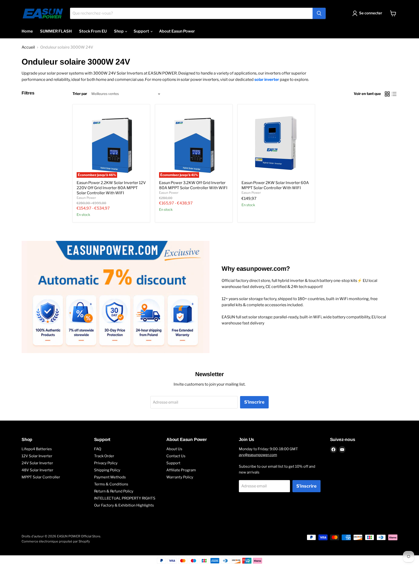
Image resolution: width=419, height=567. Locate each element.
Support (142, 31)
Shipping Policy (107, 470)
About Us (174, 449)
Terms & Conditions (111, 484)
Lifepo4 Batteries (37, 449)
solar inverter (266, 79)
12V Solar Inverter (37, 456)
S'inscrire (254, 402)
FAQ (97, 449)
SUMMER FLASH (56, 31)
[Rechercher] (319, 13)
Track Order (104, 456)
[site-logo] (43, 13)
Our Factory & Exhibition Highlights (124, 505)
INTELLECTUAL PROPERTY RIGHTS (124, 498)
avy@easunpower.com (258, 455)
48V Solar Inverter (37, 470)
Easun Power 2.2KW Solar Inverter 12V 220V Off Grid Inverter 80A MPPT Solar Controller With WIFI (111, 187)
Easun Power (86, 198)
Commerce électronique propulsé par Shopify (56, 541)
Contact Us (175, 456)
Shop (119, 31)
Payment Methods (110, 477)
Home (27, 31)
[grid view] (387, 94)
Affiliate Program (181, 470)
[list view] (394, 94)
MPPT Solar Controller (41, 477)
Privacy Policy (106, 463)
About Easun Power (177, 31)
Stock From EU (93, 31)
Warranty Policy (179, 477)
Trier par (80, 94)
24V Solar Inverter (37, 463)
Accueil (28, 47)
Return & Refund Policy (113, 491)
